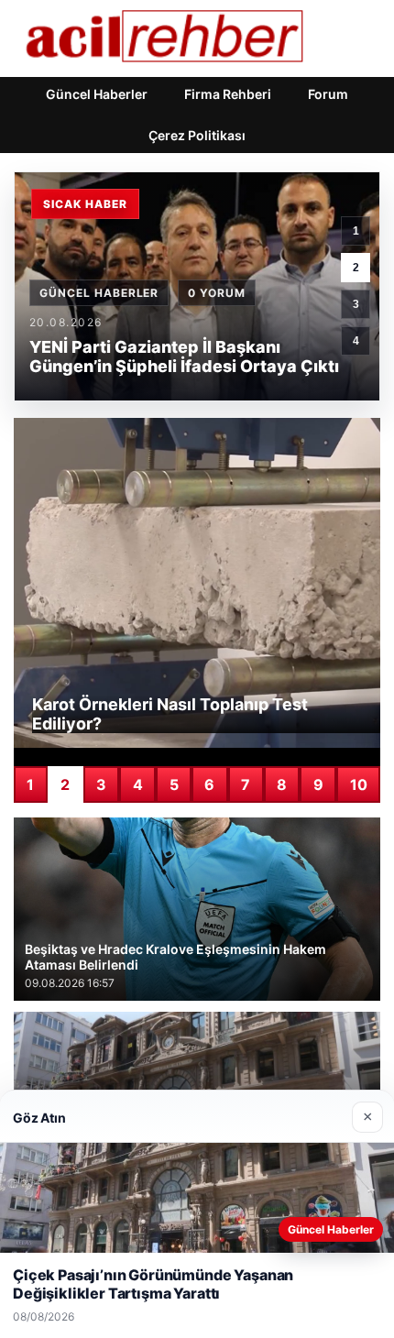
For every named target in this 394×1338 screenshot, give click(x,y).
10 (358, 784)
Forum (328, 94)
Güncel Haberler (97, 94)
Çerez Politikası (197, 135)
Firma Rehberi (227, 94)
